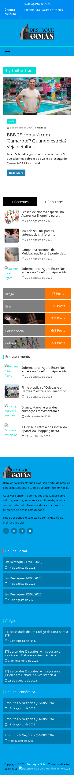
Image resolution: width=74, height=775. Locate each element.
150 (53, 306)
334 (53, 318)
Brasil (11, 121)
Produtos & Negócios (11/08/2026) (29, 719)
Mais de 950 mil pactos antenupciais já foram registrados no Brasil (37, 232)
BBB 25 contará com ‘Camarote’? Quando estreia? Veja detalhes (37, 140)
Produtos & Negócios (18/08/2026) (29, 703)
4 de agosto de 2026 (21, 740)
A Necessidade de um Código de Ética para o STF (36, 633)
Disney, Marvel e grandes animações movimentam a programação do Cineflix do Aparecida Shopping (41, 409)
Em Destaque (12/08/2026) (23, 594)
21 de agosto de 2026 (38, 221)
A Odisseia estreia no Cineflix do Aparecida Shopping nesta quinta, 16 (44, 429)
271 (53, 343)
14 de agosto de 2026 (21, 583)
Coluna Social (14, 331)
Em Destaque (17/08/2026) (23, 562)
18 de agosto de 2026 (21, 708)
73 (53, 294)
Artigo (9, 294)
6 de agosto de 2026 (37, 416)
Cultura (10, 343)
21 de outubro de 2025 (22, 680)
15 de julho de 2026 (37, 436)
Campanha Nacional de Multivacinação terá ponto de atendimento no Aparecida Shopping (42, 251)
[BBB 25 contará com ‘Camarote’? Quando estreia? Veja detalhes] (37, 96)
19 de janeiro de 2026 (22, 641)
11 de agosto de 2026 (21, 724)
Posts (59, 294)
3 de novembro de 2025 (23, 660)
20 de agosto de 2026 (38, 259)
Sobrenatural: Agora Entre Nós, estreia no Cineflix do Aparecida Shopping (44, 270)
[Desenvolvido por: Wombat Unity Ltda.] (45, 768)
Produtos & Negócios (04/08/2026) (29, 735)
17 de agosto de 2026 (21, 567)
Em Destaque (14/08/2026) (23, 578)
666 (53, 330)
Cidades (11, 319)
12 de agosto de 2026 (38, 396)
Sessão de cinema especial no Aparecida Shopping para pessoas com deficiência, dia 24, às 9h (44, 213)
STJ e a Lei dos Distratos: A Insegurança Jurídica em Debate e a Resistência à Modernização (32, 653)
